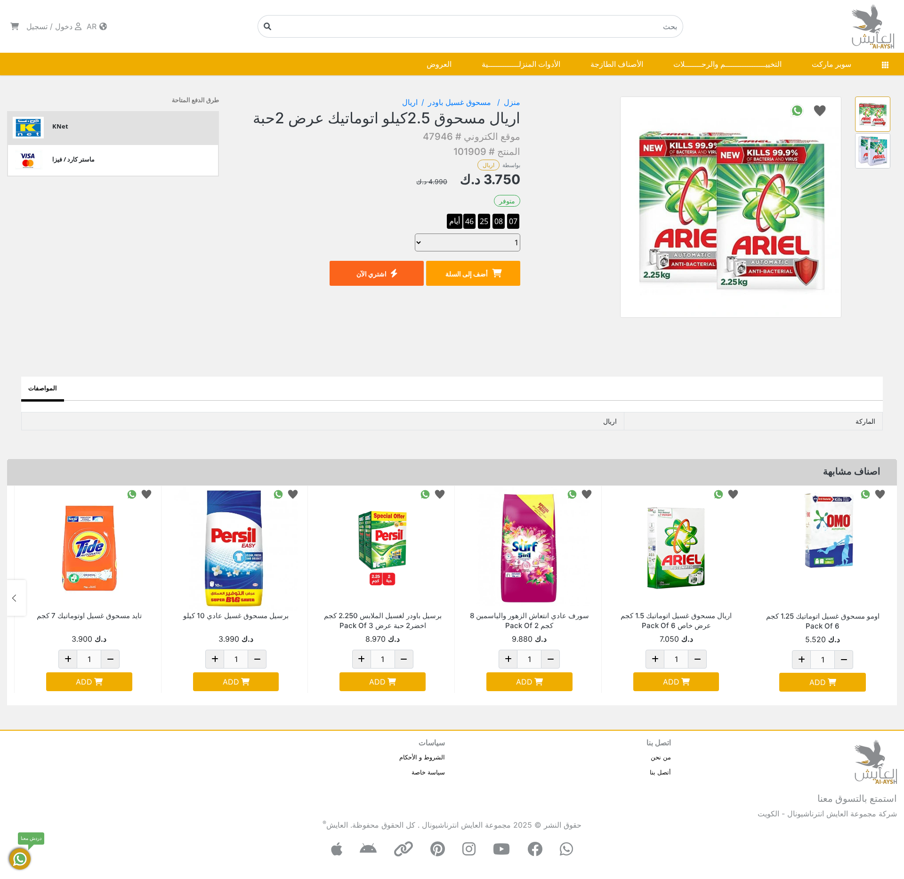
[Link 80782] (822, 548)
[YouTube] (501, 849)
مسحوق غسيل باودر (460, 102)
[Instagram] (469, 849)
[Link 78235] (676, 548)
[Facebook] (534, 849)
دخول (64, 26)
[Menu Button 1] (885, 64)
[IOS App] (336, 849)
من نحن (661, 757)
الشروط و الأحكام (422, 757)
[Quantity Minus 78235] (697, 659)
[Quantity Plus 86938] (508, 659)
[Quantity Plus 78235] (655, 659)
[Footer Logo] (876, 761)
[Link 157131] (89, 548)
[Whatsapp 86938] (572, 493)
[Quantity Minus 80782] (843, 659)
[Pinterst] (437, 849)
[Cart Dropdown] (15, 26)
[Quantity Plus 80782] (801, 659)
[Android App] (368, 849)
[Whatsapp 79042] (425, 493)
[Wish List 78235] (733, 493)
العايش (337, 825)
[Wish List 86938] (586, 493)
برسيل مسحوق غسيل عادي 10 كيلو (236, 615)
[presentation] (887, 598)
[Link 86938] (529, 548)
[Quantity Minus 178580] (257, 659)
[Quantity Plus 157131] (67, 659)
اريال (488, 165)
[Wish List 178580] (293, 493)
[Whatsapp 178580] (278, 493)
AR (93, 26)
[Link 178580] (236, 548)
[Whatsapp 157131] (131, 493)
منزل (512, 102)
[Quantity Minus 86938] (550, 659)
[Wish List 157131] (146, 493)
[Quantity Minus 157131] (110, 659)
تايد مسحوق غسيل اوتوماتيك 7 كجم (89, 615)
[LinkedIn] (403, 849)
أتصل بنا (660, 772)
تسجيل (37, 26)
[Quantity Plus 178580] (214, 659)
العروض (439, 64)
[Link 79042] (382, 548)
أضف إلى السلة (466, 274)
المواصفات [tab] (42, 388)
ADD (817, 682)
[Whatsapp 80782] (865, 493)
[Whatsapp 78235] (718, 493)
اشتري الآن (371, 274)
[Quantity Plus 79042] (361, 659)
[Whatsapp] (566, 849)
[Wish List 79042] (440, 493)
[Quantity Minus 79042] (404, 659)
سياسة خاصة (428, 772)
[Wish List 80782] (880, 493)
